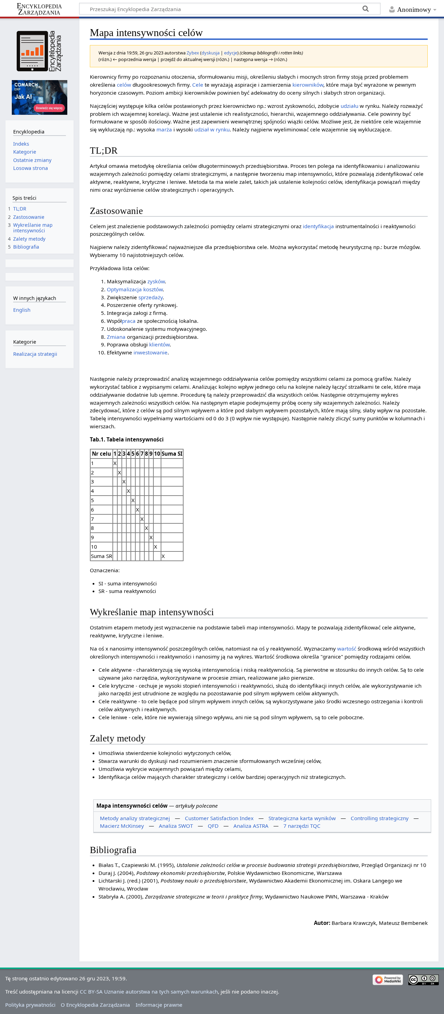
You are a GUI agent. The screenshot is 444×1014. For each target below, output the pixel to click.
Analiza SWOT (176, 825)
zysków (156, 281)
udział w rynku (212, 129)
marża (164, 129)
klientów (159, 344)
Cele (197, 84)
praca (129, 320)
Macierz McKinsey (122, 825)
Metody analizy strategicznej (135, 818)
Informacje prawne (159, 1004)
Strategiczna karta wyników (302, 818)
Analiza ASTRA (250, 825)
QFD (213, 825)
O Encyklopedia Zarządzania (95, 1004)
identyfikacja (318, 226)
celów (124, 84)
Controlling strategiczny (380, 818)
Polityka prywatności (30, 1004)
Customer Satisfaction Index (219, 818)
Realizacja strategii (35, 354)
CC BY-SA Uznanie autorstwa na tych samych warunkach (149, 991)
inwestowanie (151, 352)
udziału (349, 105)
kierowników (307, 84)
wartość (346, 648)
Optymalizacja (124, 289)
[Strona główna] (39, 51)
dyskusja (211, 53)
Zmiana (116, 336)
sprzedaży (150, 297)
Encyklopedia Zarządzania (39, 9)
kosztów (153, 289)
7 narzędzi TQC (302, 825)
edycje (230, 53)
